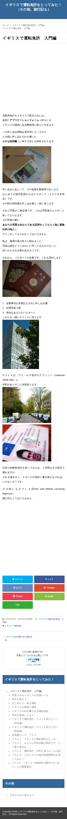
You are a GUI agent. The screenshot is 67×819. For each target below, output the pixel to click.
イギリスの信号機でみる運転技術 (30, 711)
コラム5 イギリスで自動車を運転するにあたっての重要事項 (36, 764)
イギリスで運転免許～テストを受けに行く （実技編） (36, 729)
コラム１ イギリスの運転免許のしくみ (34, 739)
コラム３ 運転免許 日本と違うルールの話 (36, 750)
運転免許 (18, 626)
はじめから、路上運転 (24, 703)
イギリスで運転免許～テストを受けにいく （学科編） (36, 721)
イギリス (8, 626)
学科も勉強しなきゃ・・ (25, 715)
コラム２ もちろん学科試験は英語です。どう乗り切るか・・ (36, 745)
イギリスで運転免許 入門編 (25, 691)
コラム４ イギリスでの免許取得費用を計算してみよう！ (36, 757)
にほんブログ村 (33, 665)
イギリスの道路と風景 (24, 707)
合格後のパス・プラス (24, 734)
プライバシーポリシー (22, 795)
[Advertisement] (33, 79)
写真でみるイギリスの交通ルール (30, 695)
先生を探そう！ (20, 699)
